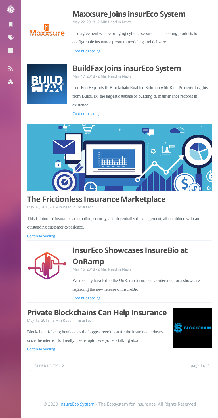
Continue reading (86, 50)
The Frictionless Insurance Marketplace (96, 199)
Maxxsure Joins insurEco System (129, 14)
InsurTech (85, 207)
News (127, 21)
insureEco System (77, 404)
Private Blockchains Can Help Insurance (97, 312)
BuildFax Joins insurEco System (126, 68)
